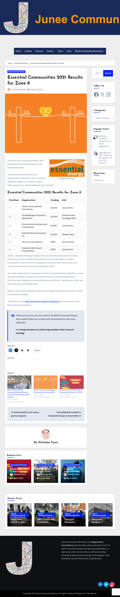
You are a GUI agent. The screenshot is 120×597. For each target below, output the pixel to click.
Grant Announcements (18, 514)
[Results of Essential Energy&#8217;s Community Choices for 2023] (72, 382)
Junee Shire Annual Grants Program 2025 (17, 522)
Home (18, 51)
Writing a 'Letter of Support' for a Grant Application (105, 141)
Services (39, 51)
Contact (28, 51)
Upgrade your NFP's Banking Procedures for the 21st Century (105, 157)
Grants (50, 51)
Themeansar (91, 593)
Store (60, 51)
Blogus (80, 593)
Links (69, 51)
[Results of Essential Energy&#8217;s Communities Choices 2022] (45, 382)
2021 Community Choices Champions (42, 301)
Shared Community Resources (89, 51)
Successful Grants (16, 72)
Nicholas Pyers (21, 90)
